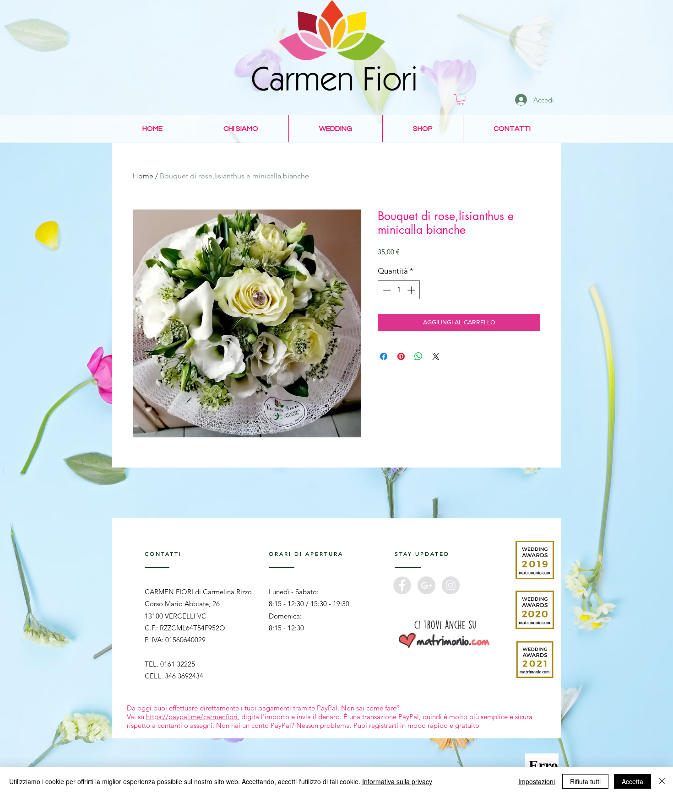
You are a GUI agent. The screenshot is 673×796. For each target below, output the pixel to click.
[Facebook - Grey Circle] (402, 585)
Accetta (632, 781)
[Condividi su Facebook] (383, 356)
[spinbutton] (399, 290)
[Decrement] (386, 290)
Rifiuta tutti (585, 781)
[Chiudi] (662, 781)
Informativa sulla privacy (397, 781)
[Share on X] (435, 356)
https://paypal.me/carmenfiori (192, 716)
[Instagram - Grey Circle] (451, 585)
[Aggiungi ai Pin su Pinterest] (401, 356)
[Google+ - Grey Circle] (426, 585)
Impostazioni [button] (536, 781)
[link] (460, 99)
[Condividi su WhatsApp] (418, 356)
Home (143, 176)
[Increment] (412, 290)
